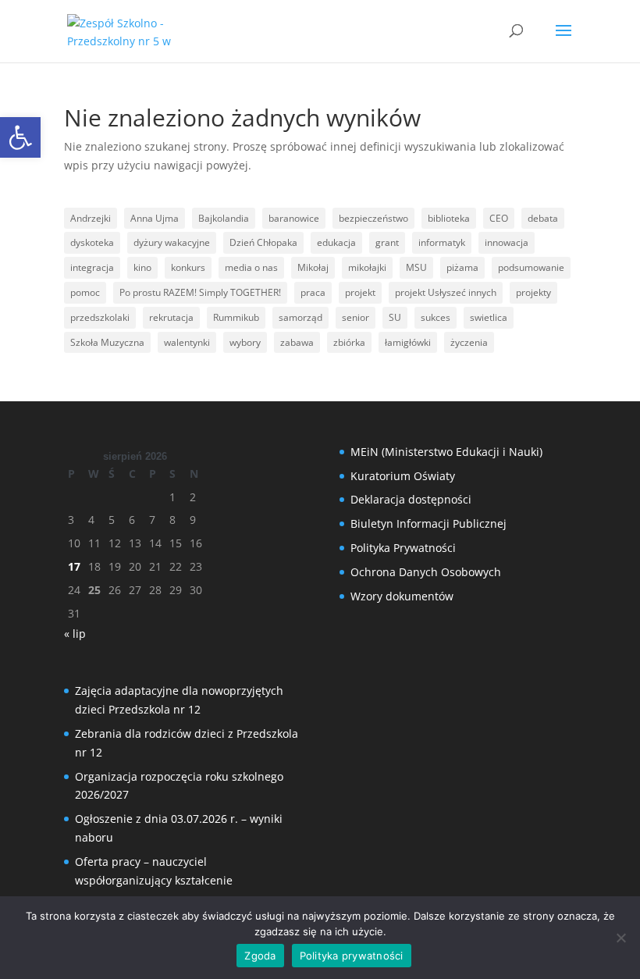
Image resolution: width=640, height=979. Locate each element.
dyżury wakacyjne (171, 242)
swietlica (488, 317)
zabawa (297, 342)
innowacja (506, 242)
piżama (462, 267)
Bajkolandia (223, 218)
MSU (416, 267)
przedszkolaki (100, 317)
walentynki (187, 342)
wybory (245, 342)
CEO (498, 218)
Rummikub (236, 317)
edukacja (336, 242)
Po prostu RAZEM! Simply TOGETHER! (200, 292)
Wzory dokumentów (401, 596)
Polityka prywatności (352, 955)
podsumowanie (531, 267)
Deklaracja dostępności (410, 499)
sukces (435, 317)
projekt (360, 292)
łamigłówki (408, 342)
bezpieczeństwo (373, 218)
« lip (75, 633)
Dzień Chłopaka (263, 242)
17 (74, 566)
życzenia (469, 342)
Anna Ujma (154, 218)
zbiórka (349, 342)
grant (387, 242)
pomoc (85, 292)
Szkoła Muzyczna (107, 342)
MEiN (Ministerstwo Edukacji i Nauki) (446, 451)
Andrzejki (90, 218)
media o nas (251, 267)
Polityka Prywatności (403, 547)
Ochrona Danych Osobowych (425, 571)
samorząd (300, 317)
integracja (92, 267)
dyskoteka (92, 242)
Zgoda (260, 955)
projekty (533, 292)
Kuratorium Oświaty (402, 475)
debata (543, 218)
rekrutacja (171, 317)
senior (355, 317)
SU (395, 317)
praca (312, 292)
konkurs (188, 267)
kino (142, 267)
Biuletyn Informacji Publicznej (428, 523)
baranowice (293, 218)
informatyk (441, 242)
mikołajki (367, 267)
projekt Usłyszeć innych (445, 292)
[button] (20, 137)
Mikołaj (313, 267)
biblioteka (449, 218)
